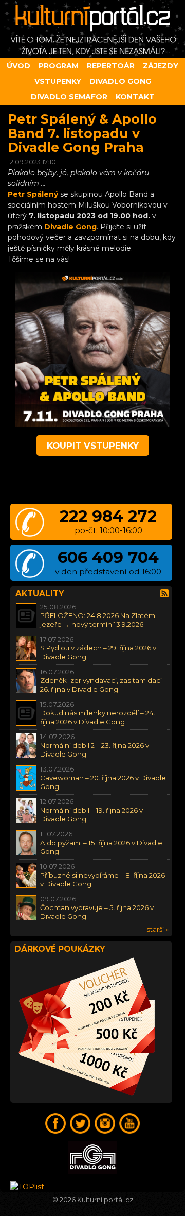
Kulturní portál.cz (105, 1200)
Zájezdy (160, 66)
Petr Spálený (33, 194)
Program (59, 66)
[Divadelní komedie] (92, 29)
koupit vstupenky (93, 445)
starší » (157, 929)
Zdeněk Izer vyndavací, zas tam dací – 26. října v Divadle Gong (103, 684)
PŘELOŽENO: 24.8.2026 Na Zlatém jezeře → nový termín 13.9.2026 (97, 619)
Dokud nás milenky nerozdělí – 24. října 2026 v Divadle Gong (97, 717)
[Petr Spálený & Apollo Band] (92, 425)
